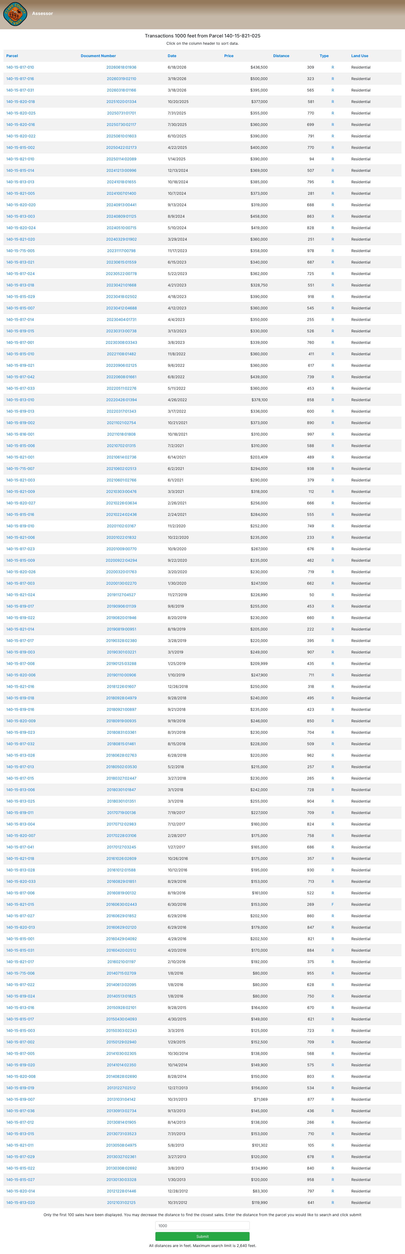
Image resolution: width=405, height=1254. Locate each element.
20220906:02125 (121, 365)
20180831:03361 (121, 732)
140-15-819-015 (20, 331)
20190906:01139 (121, 606)
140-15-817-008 (20, 663)
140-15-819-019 (20, 1087)
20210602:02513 (121, 468)
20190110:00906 (121, 675)
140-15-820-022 (21, 136)
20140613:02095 (121, 984)
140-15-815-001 (20, 938)
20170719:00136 (121, 812)
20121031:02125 (121, 1202)
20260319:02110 (121, 78)
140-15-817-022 (20, 984)
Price (229, 55)
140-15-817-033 (20, 388)
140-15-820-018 (20, 101)
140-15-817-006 (20, 893)
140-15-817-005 (20, 1053)
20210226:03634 (121, 503)
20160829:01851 (121, 881)
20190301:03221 (121, 652)
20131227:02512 (121, 1087)
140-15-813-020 (20, 1202)
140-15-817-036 (20, 1110)
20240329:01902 (121, 239)
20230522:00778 (121, 273)
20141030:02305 (121, 1053)
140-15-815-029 (20, 296)
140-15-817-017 (20, 640)
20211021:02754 (121, 422)
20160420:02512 (121, 950)
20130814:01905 (121, 1122)
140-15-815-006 (20, 445)
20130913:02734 (121, 1110)
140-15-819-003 (20, 652)
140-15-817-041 (20, 847)
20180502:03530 (121, 766)
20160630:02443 (121, 904)
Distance (281, 55)
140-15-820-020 (21, 204)
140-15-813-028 (20, 870)
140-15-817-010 (20, 67)
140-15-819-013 (20, 411)
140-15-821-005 (20, 193)
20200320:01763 (121, 571)
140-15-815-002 (20, 147)
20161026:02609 (121, 858)
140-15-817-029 (20, 1156)
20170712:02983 (121, 824)
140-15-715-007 (20, 468)
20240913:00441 (121, 204)
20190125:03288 (121, 663)
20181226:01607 (121, 686)
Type (324, 55)
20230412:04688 (121, 308)
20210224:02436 (121, 514)
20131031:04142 (121, 1099)
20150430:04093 (121, 1019)
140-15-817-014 (20, 319)
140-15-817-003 (20, 583)
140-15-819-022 (20, 617)
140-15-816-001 (20, 434)
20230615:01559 (121, 262)
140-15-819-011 (20, 812)
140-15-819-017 (20, 606)
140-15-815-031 (20, 950)
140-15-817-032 (20, 743)
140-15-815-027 (20, 1179)
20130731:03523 (121, 1133)
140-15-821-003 (20, 480)
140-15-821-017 (20, 961)
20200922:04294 (121, 560)
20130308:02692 (121, 1168)
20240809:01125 (121, 216)
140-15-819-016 (20, 709)
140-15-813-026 (20, 755)
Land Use (359, 55)
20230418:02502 (121, 296)
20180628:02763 (121, 755)
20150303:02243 (121, 1030)
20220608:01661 (121, 376)
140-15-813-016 (20, 1007)
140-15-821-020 (20, 239)
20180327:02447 (121, 778)
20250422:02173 (121, 147)
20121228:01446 (121, 1191)
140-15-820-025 (21, 113)
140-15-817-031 (20, 90)
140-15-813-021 (20, 262)
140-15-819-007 (20, 1099)
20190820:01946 (121, 617)
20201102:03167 (121, 526)
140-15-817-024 (20, 273)
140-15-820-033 (21, 881)
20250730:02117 (121, 124)
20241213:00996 (121, 170)
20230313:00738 (121, 331)
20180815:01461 (121, 743)
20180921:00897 (121, 709)
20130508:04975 (121, 1145)
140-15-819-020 (20, 1065)
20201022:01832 (121, 537)
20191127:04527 (121, 594)
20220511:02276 (121, 388)
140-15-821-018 (20, 858)
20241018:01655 (121, 182)
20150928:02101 (121, 1007)
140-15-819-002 (20, 422)
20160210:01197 (121, 961)
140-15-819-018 (20, 698)
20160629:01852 (121, 915)
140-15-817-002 (20, 1042)
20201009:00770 (121, 548)
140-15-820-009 (21, 721)
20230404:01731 (121, 319)
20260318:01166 (121, 90)
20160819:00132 (121, 893)
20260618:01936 (121, 67)
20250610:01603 (121, 136)
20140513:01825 (121, 996)
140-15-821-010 (20, 159)
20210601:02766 (121, 480)
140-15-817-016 (20, 78)
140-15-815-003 (20, 1030)
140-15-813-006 (20, 789)
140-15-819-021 (20, 365)
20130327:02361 (121, 1156)
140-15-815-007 (20, 308)
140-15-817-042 (20, 376)
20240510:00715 (121, 227)
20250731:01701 (121, 113)
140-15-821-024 (20, 594)
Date (172, 55)
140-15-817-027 (20, 915)
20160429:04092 (121, 938)
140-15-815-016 (20, 514)
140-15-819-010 (20, 526)
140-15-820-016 (20, 124)
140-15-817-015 (20, 778)
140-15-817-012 (20, 1122)
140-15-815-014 (20, 170)
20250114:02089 (121, 159)
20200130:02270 (121, 583)
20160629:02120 (121, 927)
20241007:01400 (121, 193)
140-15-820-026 (21, 571)
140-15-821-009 (20, 491)
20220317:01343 (121, 411)
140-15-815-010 (20, 354)
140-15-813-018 (20, 285)
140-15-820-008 (21, 1076)
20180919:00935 (121, 721)
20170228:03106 (121, 835)
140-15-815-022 (20, 1168)
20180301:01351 (121, 801)
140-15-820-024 (21, 227)
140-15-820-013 (20, 927)
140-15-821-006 (20, 537)
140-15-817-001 (20, 342)
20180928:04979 (121, 698)
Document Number (98, 55)
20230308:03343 (121, 342)
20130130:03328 (121, 1179)
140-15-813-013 (20, 182)
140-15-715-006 (20, 973)
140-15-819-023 (20, 732)
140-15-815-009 (20, 560)
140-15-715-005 (20, 250)
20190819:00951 (121, 629)
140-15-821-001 (20, 457)
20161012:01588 (121, 870)
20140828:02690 (121, 1076)
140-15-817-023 (20, 548)
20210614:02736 (121, 457)
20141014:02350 (121, 1065)
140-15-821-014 (20, 629)
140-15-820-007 (20, 835)
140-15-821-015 (20, 904)
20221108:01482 (121, 354)
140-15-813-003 (20, 216)
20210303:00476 (121, 491)
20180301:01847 (121, 789)
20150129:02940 (121, 1042)
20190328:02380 (121, 640)
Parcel (12, 55)
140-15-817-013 (20, 766)
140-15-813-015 (20, 1133)
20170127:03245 (121, 847)
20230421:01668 (121, 285)
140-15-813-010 (20, 399)
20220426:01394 (121, 399)
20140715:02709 (121, 973)
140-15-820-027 (20, 503)
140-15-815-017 (20, 1019)
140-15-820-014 (20, 1191)
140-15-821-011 (20, 1145)
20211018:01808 (121, 434)
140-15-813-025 (20, 801)
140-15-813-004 (20, 824)
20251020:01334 (121, 101)
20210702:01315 (121, 445)
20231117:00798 (121, 250)
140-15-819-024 (20, 996)
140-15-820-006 (21, 675)
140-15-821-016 (20, 686)
